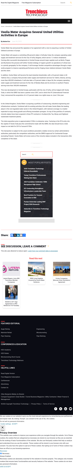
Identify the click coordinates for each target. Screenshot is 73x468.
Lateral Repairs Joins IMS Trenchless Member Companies (11, 280)
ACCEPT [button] (14, 424)
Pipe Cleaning (5, 336)
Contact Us (4, 387)
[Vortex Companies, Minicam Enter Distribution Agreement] (61, 269)
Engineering (40, 329)
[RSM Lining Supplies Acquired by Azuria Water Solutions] (36, 269)
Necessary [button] (3, 451)
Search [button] (71, 3)
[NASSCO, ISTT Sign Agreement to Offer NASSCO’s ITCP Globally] (11, 292)
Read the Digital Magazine (10, 3)
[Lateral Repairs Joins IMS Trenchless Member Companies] (11, 269)
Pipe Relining (40, 336)
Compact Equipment (8, 397)
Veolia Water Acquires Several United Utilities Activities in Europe (32, 33)
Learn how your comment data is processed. (43, 251)
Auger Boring (5, 329)
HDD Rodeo (5, 353)
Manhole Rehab (6, 332)
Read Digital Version (8, 373)
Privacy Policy (36, 404)
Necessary (5, 453)
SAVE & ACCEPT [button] (5, 467)
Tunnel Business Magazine (35, 397)
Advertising (5, 384)
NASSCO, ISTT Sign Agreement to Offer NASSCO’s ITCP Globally (11, 304)
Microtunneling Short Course (10, 357)
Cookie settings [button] (5, 424)
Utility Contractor (50, 397)
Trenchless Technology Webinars (12, 360)
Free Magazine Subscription (31, 3)
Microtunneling (41, 332)
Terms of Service (49, 404)
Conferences (5, 380)
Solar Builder (20, 397)
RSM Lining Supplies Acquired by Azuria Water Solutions (36, 280)
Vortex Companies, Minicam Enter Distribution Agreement (61, 280)
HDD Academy (6, 350)
